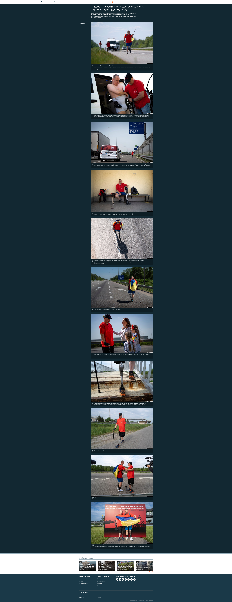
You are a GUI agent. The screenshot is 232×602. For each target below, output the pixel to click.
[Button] (82, 23)
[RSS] (134, 579)
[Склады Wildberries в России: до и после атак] (144, 566)
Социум (99, 585)
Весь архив (151, 571)
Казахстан (81, 595)
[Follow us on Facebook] (123, 579)
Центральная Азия (101, 581)
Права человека (100, 588)
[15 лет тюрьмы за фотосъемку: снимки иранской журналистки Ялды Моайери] (106, 566)
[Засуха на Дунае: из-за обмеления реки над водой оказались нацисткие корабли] (87, 566)
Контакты (81, 581)
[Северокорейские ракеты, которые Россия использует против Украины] (125, 566)
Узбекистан (119, 595)
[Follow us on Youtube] (117, 579)
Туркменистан (101, 597)
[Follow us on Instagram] (120, 579)
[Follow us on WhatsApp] (128, 579)
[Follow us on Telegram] (126, 579)
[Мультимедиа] (188, 2)
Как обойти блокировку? (84, 583)
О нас (80, 578)
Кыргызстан (81, 597)
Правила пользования (83, 585)
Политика (99, 583)
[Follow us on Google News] (131, 579)
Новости (99, 578)
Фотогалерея (61, 2)
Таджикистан (101, 595)
